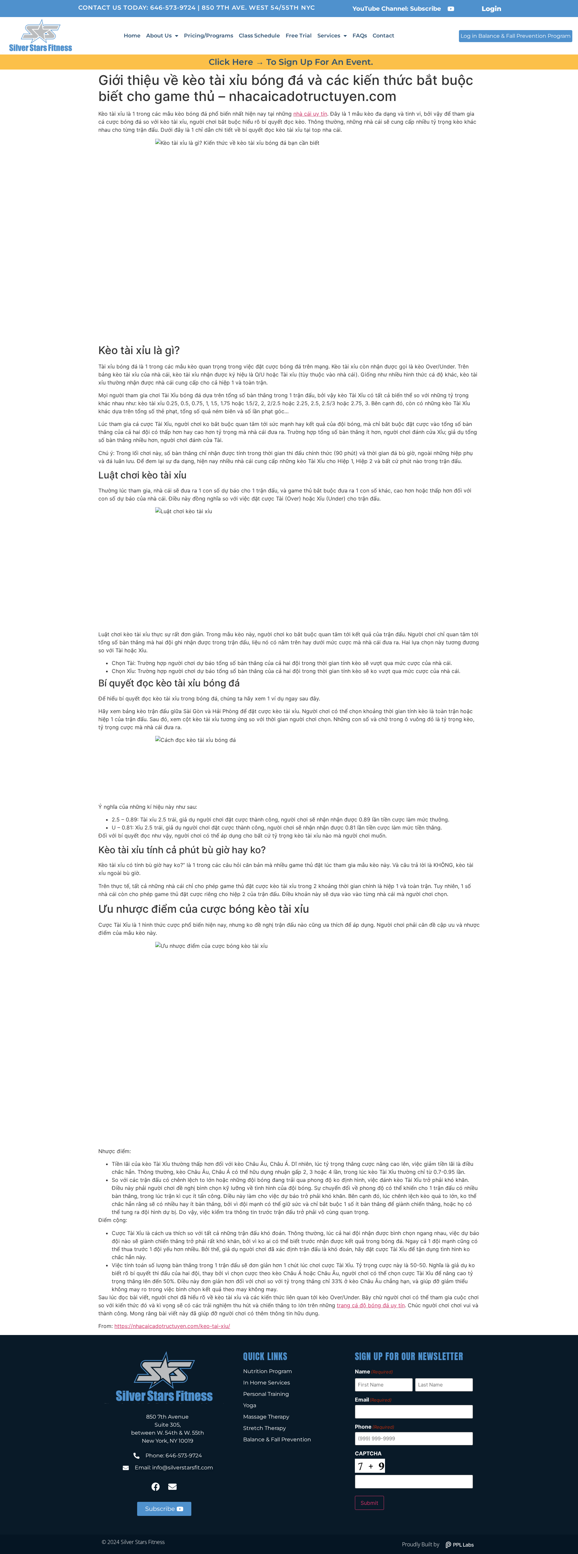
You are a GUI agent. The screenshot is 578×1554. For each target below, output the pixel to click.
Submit (369, 1503)
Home (132, 35)
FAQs (360, 35)
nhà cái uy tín (310, 113)
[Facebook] (156, 1486)
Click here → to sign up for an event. (291, 62)
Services (328, 35)
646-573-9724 (173, 7)
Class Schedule (259, 35)
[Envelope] (172, 1486)
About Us (159, 35)
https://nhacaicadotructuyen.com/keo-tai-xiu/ (172, 1326)
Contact (383, 35)
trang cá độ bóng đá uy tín (371, 1305)
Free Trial (299, 35)
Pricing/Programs (208, 35)
